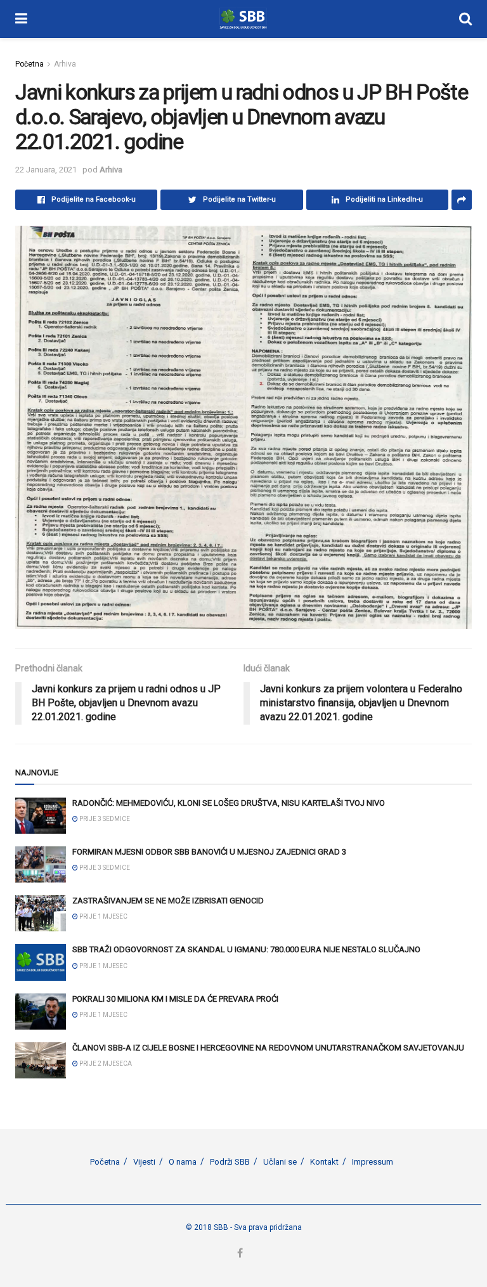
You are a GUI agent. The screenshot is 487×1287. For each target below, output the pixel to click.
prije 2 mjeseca (105, 1063)
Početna (29, 64)
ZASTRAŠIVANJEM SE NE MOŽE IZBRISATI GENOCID (168, 900)
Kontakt (324, 1162)
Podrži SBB (230, 1162)
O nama (183, 1162)
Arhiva (65, 64)
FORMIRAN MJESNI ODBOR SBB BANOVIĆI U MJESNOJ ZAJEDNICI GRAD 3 (209, 852)
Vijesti (144, 1162)
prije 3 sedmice (104, 818)
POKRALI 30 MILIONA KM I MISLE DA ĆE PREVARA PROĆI (175, 999)
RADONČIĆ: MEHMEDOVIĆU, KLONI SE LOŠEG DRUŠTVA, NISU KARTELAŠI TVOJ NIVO (228, 803)
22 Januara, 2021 (46, 169)
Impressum (372, 1162)
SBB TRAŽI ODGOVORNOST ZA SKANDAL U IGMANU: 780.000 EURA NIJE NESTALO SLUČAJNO (246, 949)
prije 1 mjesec (102, 916)
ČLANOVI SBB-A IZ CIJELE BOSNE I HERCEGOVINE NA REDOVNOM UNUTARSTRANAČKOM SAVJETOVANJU (268, 1047)
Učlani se (280, 1162)
